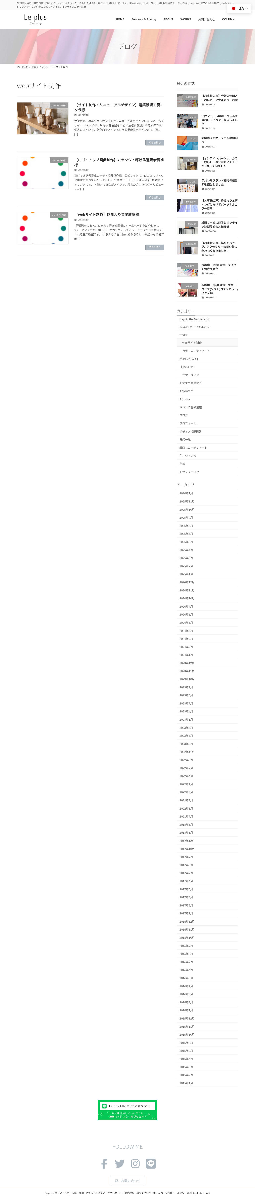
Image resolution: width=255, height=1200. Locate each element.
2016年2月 (186, 1002)
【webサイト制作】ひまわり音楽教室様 (106, 214)
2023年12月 (187, 663)
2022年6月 (186, 776)
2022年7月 (186, 768)
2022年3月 (186, 792)
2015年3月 (186, 1067)
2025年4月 (186, 550)
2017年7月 (186, 873)
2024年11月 (187, 590)
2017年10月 (187, 849)
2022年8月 (186, 760)
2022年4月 (186, 784)
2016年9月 (186, 945)
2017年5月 (186, 889)
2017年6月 (186, 881)
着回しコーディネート (193, 447)
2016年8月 (186, 953)
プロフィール (187, 423)
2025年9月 (186, 517)
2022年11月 (187, 752)
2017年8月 (186, 865)
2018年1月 (186, 832)
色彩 (182, 463)
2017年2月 (186, 905)
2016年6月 (186, 970)
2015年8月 (186, 1042)
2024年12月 (187, 582)
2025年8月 (186, 525)
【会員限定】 (187, 367)
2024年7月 (186, 606)
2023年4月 (186, 727)
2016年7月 (186, 962)
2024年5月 (186, 622)
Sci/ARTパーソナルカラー (195, 327)
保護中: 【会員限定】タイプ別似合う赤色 (218, 267)
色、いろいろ (187, 456)
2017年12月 (187, 840)
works (183, 335)
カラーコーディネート (196, 350)
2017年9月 (186, 857)
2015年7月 (186, 1051)
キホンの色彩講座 (190, 407)
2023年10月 (187, 679)
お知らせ (185, 399)
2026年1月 (186, 493)
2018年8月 (186, 824)
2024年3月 (186, 638)
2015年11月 (187, 1026)
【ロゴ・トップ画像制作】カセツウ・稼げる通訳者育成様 (119, 162)
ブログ (183, 415)
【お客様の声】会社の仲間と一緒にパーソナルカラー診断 (219, 98)
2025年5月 (186, 541)
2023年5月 (186, 719)
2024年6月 (186, 614)
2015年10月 (187, 1034)
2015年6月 (186, 1058)
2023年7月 (186, 703)
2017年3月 (186, 897)
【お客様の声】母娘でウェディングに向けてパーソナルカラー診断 (219, 204)
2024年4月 (186, 630)
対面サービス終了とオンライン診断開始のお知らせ (219, 225)
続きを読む (155, 142)
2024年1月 (186, 655)
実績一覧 (185, 439)
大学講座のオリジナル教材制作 (219, 140)
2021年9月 (186, 816)
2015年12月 (187, 1018)
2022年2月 (186, 800)
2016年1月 (186, 1010)
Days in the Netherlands (194, 319)
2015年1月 (186, 1083)
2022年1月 (186, 808)
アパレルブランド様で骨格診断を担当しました (219, 182)
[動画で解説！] (188, 359)
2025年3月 (186, 558)
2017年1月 (186, 913)
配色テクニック (189, 472)
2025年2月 (186, 566)
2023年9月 (186, 687)
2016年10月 (187, 937)
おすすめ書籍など (190, 383)
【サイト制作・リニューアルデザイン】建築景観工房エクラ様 (119, 107)
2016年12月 (187, 921)
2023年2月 (186, 743)
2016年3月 (186, 994)
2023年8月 (186, 695)
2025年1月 (186, 574)
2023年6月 (186, 711)
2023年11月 (187, 671)
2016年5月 (186, 978)
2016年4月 (186, 986)
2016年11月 (187, 929)
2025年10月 (187, 509)
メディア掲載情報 (190, 431)
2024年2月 (186, 647)
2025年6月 (186, 534)
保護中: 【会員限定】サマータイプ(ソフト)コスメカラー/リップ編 (219, 289)
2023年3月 (186, 735)
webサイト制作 (192, 342)
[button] (127, 1180)
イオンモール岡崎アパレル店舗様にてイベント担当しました (219, 120)
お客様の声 (186, 391)
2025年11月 (187, 501)
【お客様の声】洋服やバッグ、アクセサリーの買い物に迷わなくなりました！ (219, 247)
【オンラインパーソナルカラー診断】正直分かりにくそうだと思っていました (219, 162)
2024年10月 (187, 598)
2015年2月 (186, 1075)
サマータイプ (190, 375)
